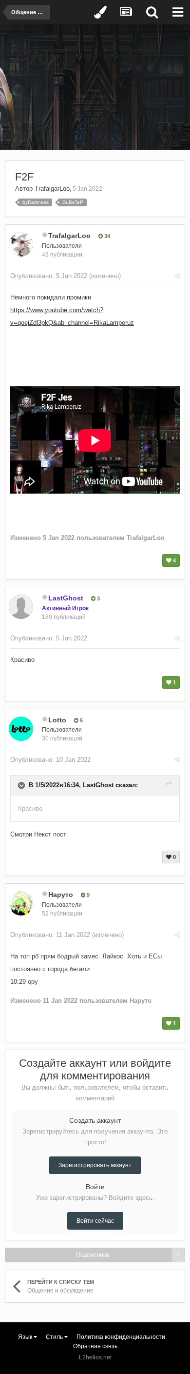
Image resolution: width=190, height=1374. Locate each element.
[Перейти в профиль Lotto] (21, 729)
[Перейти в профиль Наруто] (21, 903)
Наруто (60, 894)
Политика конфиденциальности (120, 1337)
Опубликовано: (48, 275)
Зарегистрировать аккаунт (95, 1165)
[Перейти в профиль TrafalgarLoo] (21, 244)
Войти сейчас (95, 1220)
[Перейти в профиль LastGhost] (21, 607)
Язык (26, 1337)
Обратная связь (95, 1346)
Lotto (57, 720)
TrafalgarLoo (52, 188)
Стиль (55, 1337)
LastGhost (98, 785)
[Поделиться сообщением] (177, 275)
